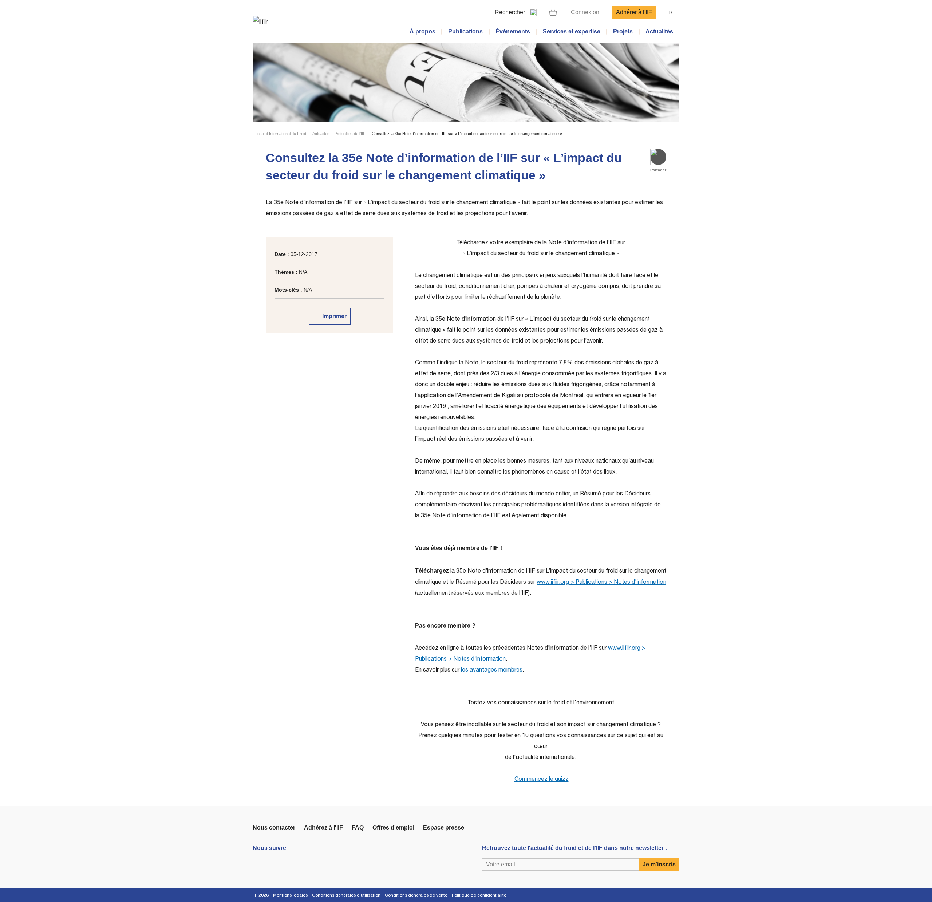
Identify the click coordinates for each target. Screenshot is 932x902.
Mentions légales (290, 895)
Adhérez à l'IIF (323, 827)
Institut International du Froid (281, 133)
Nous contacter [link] (274, 827)
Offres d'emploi (393, 827)
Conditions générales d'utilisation (346, 895)
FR (669, 12)
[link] (553, 12)
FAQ (358, 827)
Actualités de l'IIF (351, 133)
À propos (422, 31)
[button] (658, 157)
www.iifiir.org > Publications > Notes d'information (601, 581)
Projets (623, 31)
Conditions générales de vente (416, 895)
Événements (512, 31)
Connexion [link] (585, 12)
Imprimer (334, 316)
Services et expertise (571, 31)
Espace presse (443, 827)
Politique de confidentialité (479, 895)
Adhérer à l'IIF (634, 12)
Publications (465, 31)
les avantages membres (491, 669)
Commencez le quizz (541, 778)
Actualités (659, 31)
